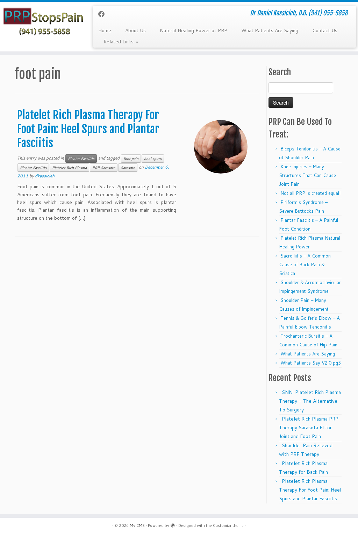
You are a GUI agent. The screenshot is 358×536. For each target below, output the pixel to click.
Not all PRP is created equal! (310, 193)
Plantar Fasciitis (81, 158)
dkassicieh (45, 176)
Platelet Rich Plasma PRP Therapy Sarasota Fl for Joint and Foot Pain (308, 427)
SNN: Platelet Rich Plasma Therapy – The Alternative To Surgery (310, 401)
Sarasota (128, 167)
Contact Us (324, 30)
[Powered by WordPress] (172, 524)
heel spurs (153, 158)
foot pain (130, 158)
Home (104, 30)
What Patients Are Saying (269, 30)
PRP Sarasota (103, 167)
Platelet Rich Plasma (69, 167)
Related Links (119, 41)
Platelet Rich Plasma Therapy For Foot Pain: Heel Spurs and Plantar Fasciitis (88, 129)
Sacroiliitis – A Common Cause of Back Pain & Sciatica (305, 264)
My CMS (137, 525)
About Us (135, 30)
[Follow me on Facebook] (103, 14)
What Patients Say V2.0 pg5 (310, 363)
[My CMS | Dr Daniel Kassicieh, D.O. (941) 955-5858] (42, 22)
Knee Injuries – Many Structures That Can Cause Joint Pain (307, 175)
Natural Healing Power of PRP (193, 30)
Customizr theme (228, 525)
